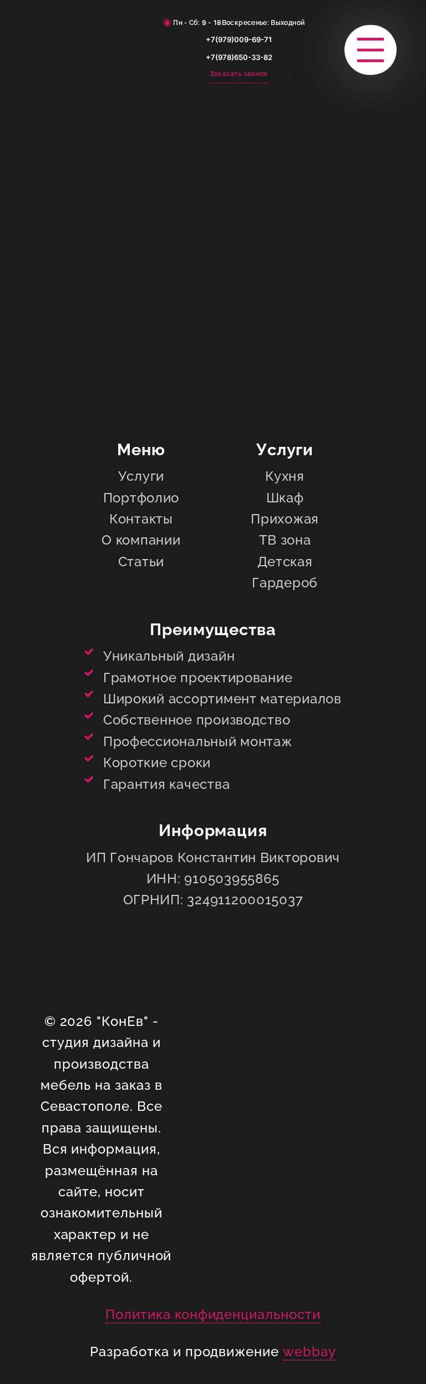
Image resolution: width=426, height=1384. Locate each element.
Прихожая (285, 519)
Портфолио (141, 498)
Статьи (141, 561)
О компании (141, 540)
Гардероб (285, 583)
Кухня (285, 476)
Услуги (141, 476)
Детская (285, 561)
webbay (309, 1351)
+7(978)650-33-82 (239, 57)
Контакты (141, 519)
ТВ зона (285, 540)
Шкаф (285, 498)
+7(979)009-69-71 (239, 39)
